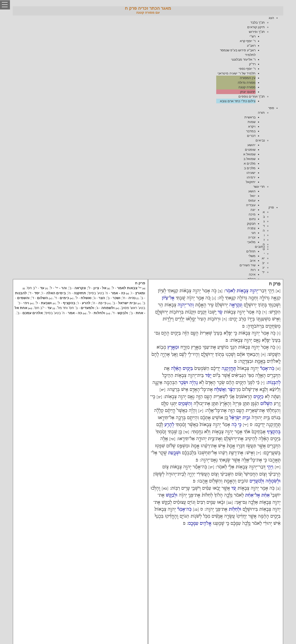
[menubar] (148, 59)
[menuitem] (143, 59)
